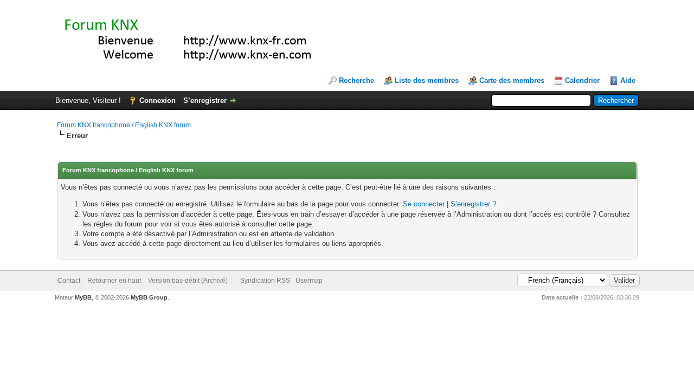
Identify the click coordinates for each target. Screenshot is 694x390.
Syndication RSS (265, 280)
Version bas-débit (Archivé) (188, 280)
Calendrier (582, 80)
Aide (627, 80)
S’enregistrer (205, 100)
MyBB (83, 297)
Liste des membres (427, 80)
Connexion (157, 100)
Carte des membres (511, 80)
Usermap (309, 280)
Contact (68, 280)
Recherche (356, 80)
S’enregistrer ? (473, 204)
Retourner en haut (114, 280)
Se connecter (424, 204)
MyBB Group (149, 297)
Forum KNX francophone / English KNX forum (124, 125)
